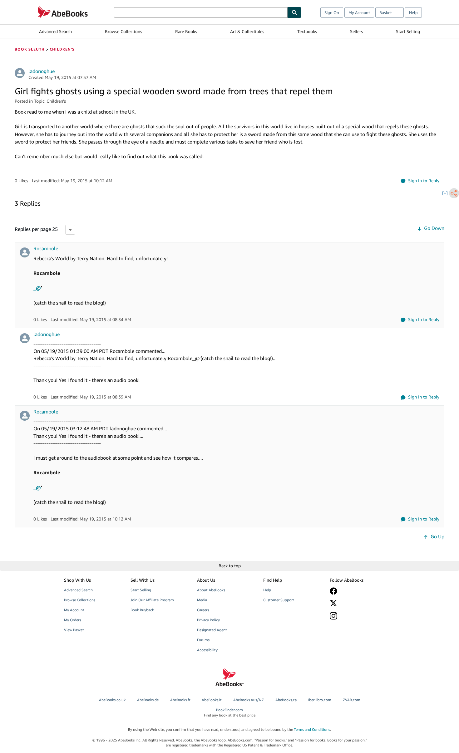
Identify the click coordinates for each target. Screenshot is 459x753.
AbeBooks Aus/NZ (248, 699)
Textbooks (307, 31)
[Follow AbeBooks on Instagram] (358, 616)
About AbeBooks (211, 590)
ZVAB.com (351, 699)
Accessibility (207, 650)
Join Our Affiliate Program (152, 600)
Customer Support (278, 600)
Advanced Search (55, 31)
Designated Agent (212, 630)
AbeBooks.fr (180, 699)
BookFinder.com (229, 712)
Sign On (331, 12)
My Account (359, 12)
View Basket (74, 630)
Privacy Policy (208, 620)
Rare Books (186, 31)
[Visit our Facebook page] (358, 591)
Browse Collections (123, 31)
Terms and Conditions (312, 729)
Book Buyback (142, 610)
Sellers (356, 31)
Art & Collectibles (247, 31)
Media (202, 600)
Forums (203, 640)
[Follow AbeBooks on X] (358, 603)
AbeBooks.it (212, 699)
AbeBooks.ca (286, 699)
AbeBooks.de (148, 699)
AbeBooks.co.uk (112, 699)
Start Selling (408, 31)
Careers (203, 610)
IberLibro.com (319, 699)
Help (413, 12)
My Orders (72, 620)
